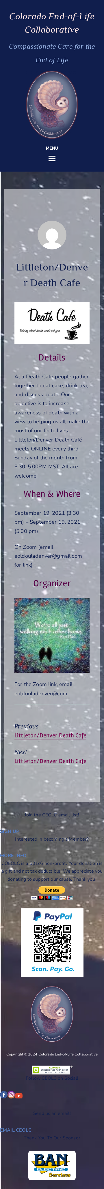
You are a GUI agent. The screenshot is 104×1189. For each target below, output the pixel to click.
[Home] (52, 105)
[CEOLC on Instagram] (11, 1097)
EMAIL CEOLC (15, 1130)
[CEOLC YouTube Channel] (19, 1097)
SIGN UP (9, 831)
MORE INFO (13, 855)
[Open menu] (52, 158)
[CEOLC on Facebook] (4, 1097)
